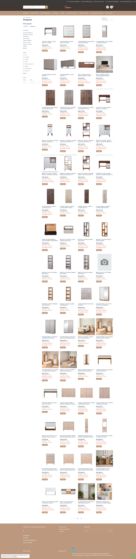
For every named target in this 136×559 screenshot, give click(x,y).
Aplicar (38, 82)
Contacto (61, 531)
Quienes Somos (62, 527)
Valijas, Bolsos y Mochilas (97, 13)
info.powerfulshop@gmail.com (30, 540)
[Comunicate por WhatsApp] (133, 556)
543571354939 (26, 535)
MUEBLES (25, 46)
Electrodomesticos (45, 13)
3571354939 (25, 538)
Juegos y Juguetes (83, 13)
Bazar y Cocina (34, 13)
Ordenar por (104, 17)
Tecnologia (55, 13)
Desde (24, 79)
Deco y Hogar (109, 13)
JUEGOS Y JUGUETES (27, 44)
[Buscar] (46, 7)
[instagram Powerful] (23, 531)
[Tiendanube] (77, 555)
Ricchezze (26, 26)
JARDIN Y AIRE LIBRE (27, 40)
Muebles (63, 13)
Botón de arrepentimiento (104, 553)
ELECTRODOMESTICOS (28, 32)
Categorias (25, 13)
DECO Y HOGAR (26, 38)
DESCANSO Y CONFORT (28, 34)
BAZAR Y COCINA (26, 42)
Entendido (15, 556)
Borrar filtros (32, 26)
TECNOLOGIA (26, 36)
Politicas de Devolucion (64, 529)
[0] (111, 7)
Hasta (31, 79)
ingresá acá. (95, 553)
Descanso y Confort (72, 13)
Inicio (24, 17)
